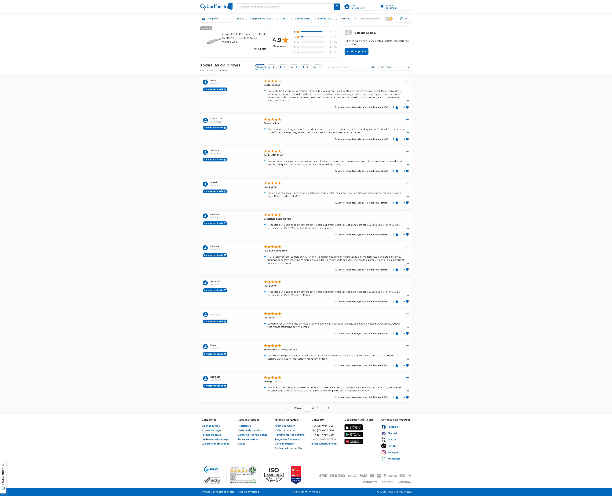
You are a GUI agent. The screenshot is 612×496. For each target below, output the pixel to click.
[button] (274, 475)
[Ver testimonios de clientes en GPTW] (295, 475)
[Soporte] (403, 18)
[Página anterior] (283, 408)
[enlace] (353, 427)
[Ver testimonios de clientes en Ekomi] (243, 475)
